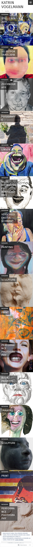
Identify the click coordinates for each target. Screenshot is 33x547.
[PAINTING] (16, 258)
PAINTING (7, 247)
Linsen (5, 149)
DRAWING (7, 410)
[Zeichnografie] (16, 94)
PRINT (5, 312)
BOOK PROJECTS (7, 379)
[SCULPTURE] (16, 290)
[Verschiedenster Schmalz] (16, 225)
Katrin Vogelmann (12, 4)
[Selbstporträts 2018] (16, 62)
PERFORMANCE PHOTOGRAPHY (8, 350)
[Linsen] (16, 160)
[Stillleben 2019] (16, 29)
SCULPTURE (8, 279)
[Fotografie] (16, 127)
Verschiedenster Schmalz (8, 218)
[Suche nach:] (12, 11)
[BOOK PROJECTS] (16, 388)
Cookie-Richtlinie (19, 539)
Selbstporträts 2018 (8, 53)
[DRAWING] (16, 421)
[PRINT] (16, 323)
